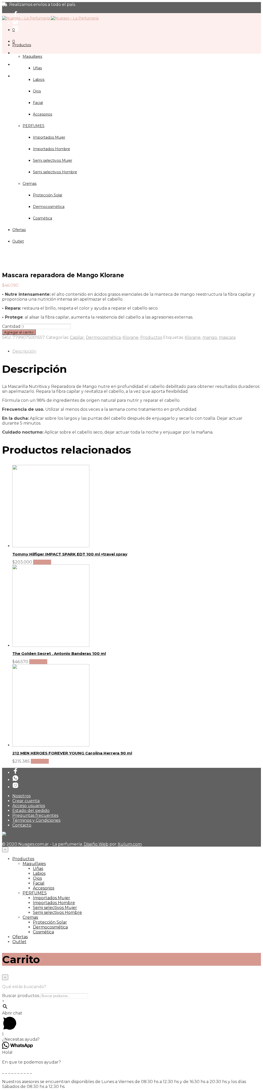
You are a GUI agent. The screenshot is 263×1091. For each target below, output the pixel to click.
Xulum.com (130, 844)
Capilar (77, 337)
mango (209, 337)
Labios (38, 79)
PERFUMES (35, 893)
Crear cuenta (26, 800)
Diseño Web (96, 844)
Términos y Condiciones (36, 820)
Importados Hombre (54, 902)
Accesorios (43, 888)
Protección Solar (50, 922)
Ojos (37, 91)
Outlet (19, 941)
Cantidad (11, 326)
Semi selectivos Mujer (55, 907)
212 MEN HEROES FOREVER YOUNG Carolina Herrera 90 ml (72, 753)
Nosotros (21, 795)
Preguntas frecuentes (35, 815)
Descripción (24, 351)
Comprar (42, 562)
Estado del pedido (31, 810)
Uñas (37, 68)
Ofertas (20, 936)
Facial (38, 102)
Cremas (30, 917)
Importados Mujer (51, 897)
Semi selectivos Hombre (57, 912)
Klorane (130, 337)
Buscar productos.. (21, 995)
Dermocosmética (103, 337)
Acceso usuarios (28, 805)
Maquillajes (32, 56)
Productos (21, 45)
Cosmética (43, 932)
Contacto (21, 825)
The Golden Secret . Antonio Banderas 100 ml (59, 653)
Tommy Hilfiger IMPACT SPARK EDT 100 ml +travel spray (69, 554)
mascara (227, 337)
